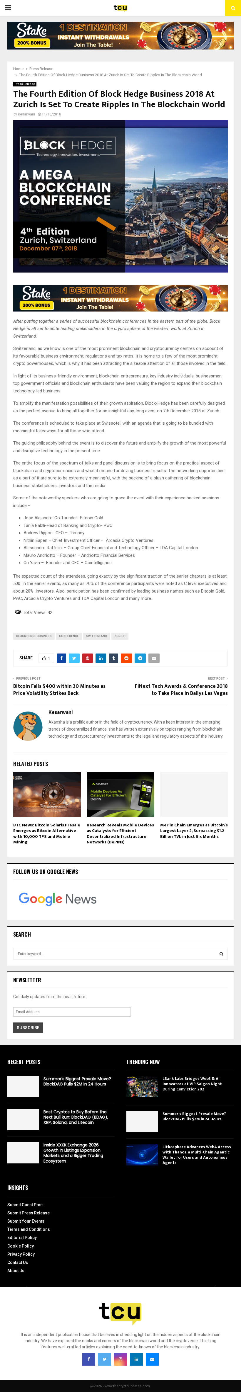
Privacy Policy (21, 1254)
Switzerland (96, 636)
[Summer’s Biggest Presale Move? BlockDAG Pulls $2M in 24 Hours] (23, 1086)
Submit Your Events (25, 1221)
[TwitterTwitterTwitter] (104, 1359)
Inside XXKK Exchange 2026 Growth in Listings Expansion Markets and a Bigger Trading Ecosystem (73, 1153)
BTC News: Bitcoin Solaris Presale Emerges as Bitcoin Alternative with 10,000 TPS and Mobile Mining (46, 833)
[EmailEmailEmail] (152, 1359)
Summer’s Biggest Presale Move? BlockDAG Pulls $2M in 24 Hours (77, 1081)
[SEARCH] (221, 954)
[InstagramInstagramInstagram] (120, 1359)
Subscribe (28, 1027)
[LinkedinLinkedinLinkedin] (136, 1359)
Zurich (119, 636)
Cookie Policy (20, 1246)
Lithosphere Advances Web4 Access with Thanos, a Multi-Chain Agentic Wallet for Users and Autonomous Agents (197, 1154)
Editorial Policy (22, 1237)
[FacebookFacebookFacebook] (88, 1359)
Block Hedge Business (34, 636)
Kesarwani (26, 114)
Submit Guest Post (25, 1204)
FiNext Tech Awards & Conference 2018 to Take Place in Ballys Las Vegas (181, 690)
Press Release (25, 84)
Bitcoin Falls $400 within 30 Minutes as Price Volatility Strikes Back (59, 690)
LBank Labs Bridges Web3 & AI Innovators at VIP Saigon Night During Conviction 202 (192, 1084)
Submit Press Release (28, 1213)
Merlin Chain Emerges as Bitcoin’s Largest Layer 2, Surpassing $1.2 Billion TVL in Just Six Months (194, 830)
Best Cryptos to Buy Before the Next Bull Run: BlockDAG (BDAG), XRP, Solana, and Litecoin (75, 1117)
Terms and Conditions (28, 1229)
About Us (15, 1270)
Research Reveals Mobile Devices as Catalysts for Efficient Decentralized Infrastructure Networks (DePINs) (120, 833)
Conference (69, 636)
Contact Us (17, 1262)
